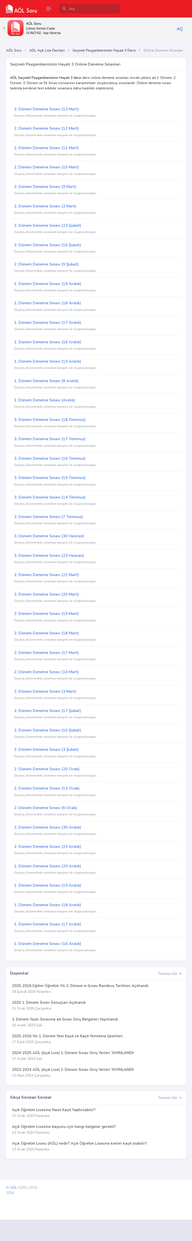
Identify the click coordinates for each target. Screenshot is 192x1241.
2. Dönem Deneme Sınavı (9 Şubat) (46, 264)
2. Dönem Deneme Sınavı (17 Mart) (46, 652)
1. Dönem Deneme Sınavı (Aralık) (44, 400)
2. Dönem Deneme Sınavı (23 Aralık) (47, 846)
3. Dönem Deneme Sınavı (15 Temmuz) (50, 477)
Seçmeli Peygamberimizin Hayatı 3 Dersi (104, 50)
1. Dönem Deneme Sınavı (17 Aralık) (47, 322)
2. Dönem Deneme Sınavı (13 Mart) (46, 109)
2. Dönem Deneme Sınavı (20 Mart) (46, 594)
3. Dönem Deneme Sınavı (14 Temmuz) (50, 497)
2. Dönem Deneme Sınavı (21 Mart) (46, 575)
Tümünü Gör (168, 973)
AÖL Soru (14, 50)
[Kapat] (3, 28)
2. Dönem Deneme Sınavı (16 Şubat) (47, 245)
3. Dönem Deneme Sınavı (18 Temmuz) (50, 419)
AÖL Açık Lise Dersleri (47, 50)
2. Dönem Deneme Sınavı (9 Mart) (45, 186)
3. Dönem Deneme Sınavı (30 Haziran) (49, 536)
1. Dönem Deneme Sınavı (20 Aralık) (47, 866)
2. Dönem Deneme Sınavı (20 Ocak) (47, 769)
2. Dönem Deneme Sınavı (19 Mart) (46, 613)
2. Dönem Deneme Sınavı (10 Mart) (46, 167)
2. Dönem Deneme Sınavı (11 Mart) (46, 148)
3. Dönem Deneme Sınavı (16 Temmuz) (50, 458)
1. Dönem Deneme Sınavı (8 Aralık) (46, 381)
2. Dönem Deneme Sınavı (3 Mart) (45, 691)
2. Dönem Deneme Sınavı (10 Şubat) (47, 730)
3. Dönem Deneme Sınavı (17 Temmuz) (50, 439)
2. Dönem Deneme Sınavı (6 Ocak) (45, 808)
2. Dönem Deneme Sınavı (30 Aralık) (47, 827)
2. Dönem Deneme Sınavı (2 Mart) (45, 206)
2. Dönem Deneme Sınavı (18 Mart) (46, 633)
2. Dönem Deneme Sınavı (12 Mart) (46, 128)
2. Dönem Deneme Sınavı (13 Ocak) (47, 788)
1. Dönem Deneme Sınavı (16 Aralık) (47, 342)
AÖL (13, 1187)
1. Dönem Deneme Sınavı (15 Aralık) (47, 361)
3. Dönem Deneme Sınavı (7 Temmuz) (48, 517)
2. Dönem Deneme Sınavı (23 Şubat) (47, 225)
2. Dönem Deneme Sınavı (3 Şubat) (46, 749)
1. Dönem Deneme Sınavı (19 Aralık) (47, 284)
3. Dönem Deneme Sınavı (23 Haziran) (49, 555)
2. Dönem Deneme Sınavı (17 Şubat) (47, 710)
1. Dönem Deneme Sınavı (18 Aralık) (47, 303)
